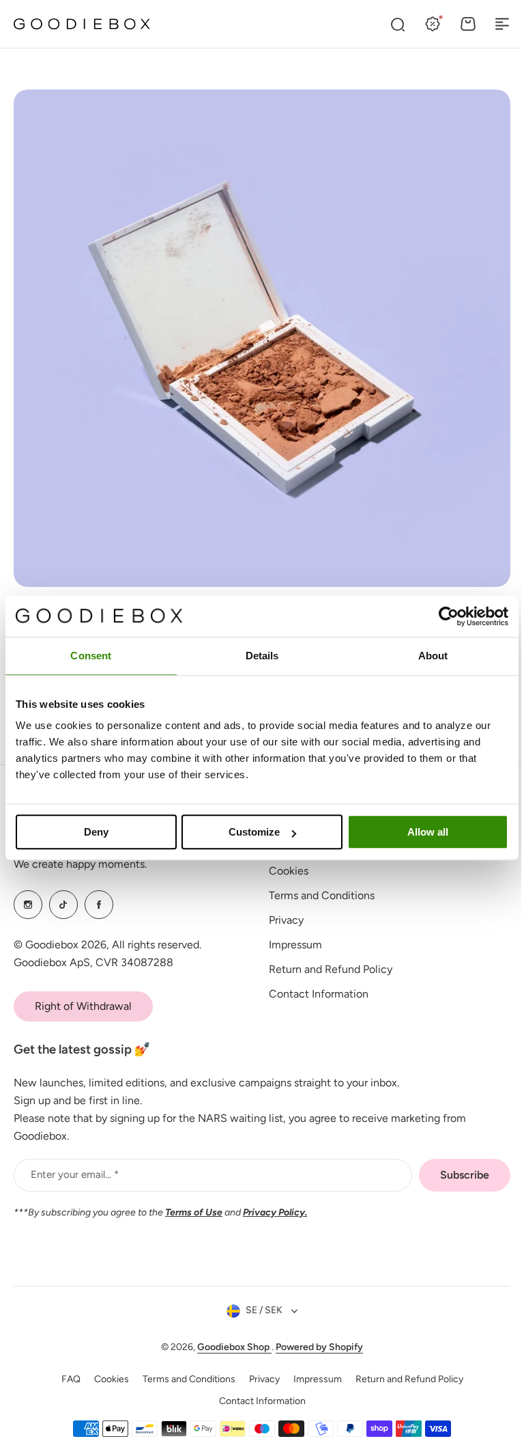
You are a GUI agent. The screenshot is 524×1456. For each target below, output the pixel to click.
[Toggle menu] (502, 24)
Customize (254, 832)
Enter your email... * (75, 1174)
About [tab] (433, 655)
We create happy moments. (80, 863)
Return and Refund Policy (326, 969)
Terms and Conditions (317, 895)
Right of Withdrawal (83, 1006)
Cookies (284, 870)
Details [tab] (262, 655)
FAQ (65, 1379)
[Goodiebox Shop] (82, 24)
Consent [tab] (90, 655)
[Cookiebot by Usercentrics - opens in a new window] (448, 616)
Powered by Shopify (314, 1347)
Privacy (281, 920)
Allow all (427, 832)
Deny (96, 832)
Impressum (290, 944)
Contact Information (314, 993)
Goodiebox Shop (229, 1347)
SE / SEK (259, 1310)
